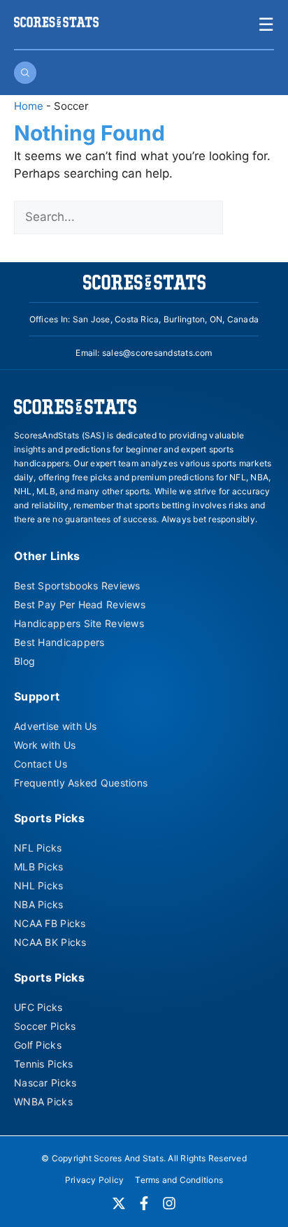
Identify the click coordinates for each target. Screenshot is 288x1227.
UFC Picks (38, 1007)
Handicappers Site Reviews (79, 623)
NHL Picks (39, 885)
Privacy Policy (94, 1180)
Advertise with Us (55, 726)
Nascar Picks (45, 1083)
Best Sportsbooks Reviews (77, 585)
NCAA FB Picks (50, 923)
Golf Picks (38, 1045)
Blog (24, 661)
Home (28, 106)
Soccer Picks (44, 1026)
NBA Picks (39, 904)
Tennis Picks (43, 1064)
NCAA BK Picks (50, 942)
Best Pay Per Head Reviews (79, 604)
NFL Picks (38, 848)
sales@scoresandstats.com (157, 352)
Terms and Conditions (179, 1180)
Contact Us (40, 764)
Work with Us (44, 745)
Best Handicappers (59, 642)
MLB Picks (39, 867)
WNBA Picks (43, 1101)
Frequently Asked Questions (80, 783)
